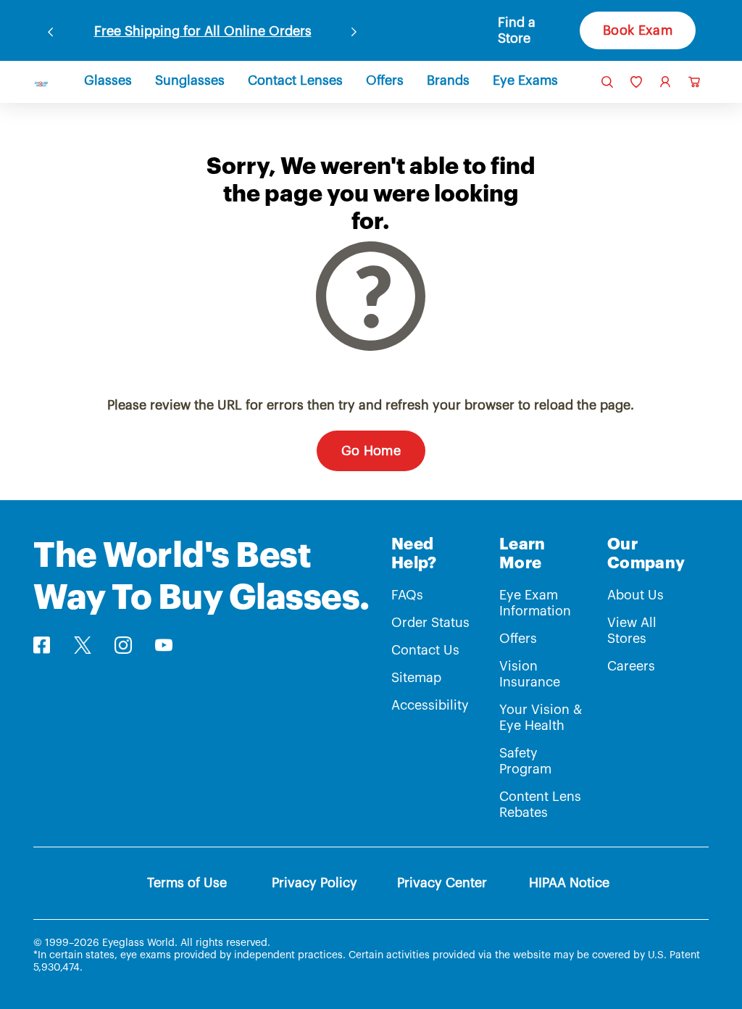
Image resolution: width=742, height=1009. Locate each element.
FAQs (407, 595)
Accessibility (430, 705)
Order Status (430, 622)
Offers (518, 638)
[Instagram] (123, 645)
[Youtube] (163, 645)
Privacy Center (442, 882)
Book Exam (637, 30)
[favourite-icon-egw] (636, 82)
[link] (41, 84)
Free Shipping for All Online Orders (203, 31)
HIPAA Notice (569, 882)
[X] (82, 645)
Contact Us (425, 650)
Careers (631, 666)
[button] (530, 30)
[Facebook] (41, 645)
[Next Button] (354, 29)
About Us (635, 595)
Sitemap (416, 677)
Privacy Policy (314, 882)
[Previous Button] (50, 29)
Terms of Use (187, 882)
